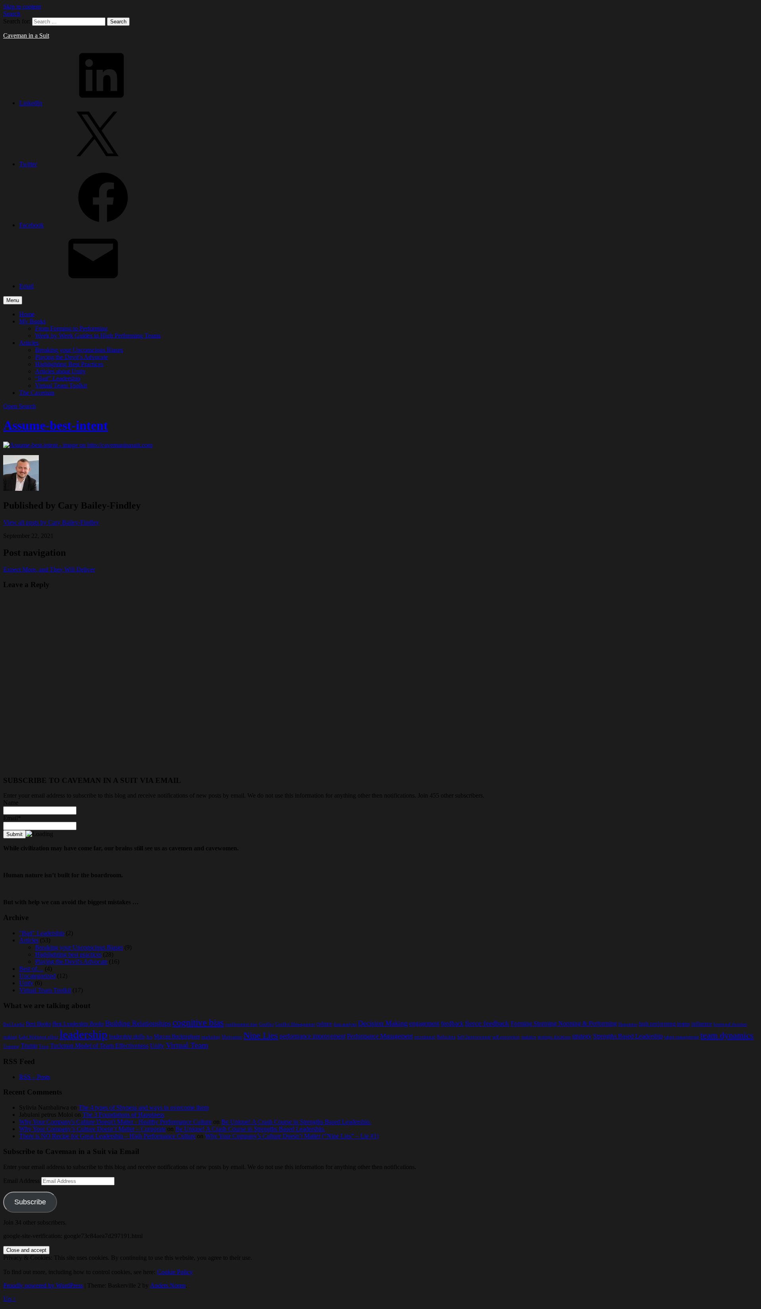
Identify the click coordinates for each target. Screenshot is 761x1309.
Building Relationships (138, 1023)
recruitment (424, 1037)
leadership (83, 1034)
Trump (29, 1045)
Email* (12, 818)
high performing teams (664, 1024)
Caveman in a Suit (26, 35)
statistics (528, 1037)
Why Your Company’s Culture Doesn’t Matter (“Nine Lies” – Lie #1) (292, 1136)
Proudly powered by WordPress (43, 1285)
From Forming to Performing (71, 328)
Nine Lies (260, 1035)
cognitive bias (198, 1022)
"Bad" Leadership (41, 933)
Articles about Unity (60, 371)
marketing (210, 1037)
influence (701, 1024)
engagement (424, 1023)
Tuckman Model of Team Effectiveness (99, 1045)
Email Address (22, 1180)
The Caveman (36, 392)
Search (11, 13)
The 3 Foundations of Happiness (123, 1114)
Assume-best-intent (55, 425)
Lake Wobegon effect (38, 1037)
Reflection (446, 1037)
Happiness (627, 1024)
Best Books (38, 1024)
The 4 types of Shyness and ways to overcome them (143, 1107)
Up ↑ (9, 1299)
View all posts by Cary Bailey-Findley (51, 522)
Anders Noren (167, 1285)
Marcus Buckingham (177, 1036)
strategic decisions (553, 1037)
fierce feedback (487, 1023)
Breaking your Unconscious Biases (79, 349)
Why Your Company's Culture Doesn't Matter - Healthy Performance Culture (115, 1121)
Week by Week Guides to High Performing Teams (98, 335)
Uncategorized (37, 975)
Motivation (232, 1037)
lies (149, 1037)
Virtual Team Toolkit (61, 385)
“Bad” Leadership (57, 378)
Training (11, 1046)
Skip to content (22, 6)
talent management (681, 1037)
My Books (32, 321)
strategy (581, 1036)
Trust (43, 1046)
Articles (28, 342)
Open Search (19, 406)
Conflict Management (295, 1024)
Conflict (266, 1024)
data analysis (344, 1024)
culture (324, 1024)
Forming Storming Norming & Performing (564, 1023)
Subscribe (30, 1202)
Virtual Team (187, 1045)
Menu (12, 300)
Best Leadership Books (77, 1024)
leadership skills (127, 1036)
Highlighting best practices (68, 954)
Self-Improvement (474, 1037)
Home (26, 314)
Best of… (31, 968)
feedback (452, 1023)
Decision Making (382, 1023)
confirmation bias (241, 1024)
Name (10, 802)
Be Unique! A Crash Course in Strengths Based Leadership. (296, 1121)
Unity (26, 983)
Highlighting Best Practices (69, 364)
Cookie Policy (175, 1272)
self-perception (506, 1037)
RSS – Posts (34, 1077)
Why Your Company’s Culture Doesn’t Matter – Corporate (92, 1128)
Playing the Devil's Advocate (71, 961)
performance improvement (312, 1036)
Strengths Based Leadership (628, 1036)
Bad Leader (13, 1024)
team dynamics (726, 1035)
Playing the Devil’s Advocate (71, 357)
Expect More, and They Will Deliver (49, 569)
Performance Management (380, 1036)
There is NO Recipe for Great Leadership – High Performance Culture (107, 1136)
